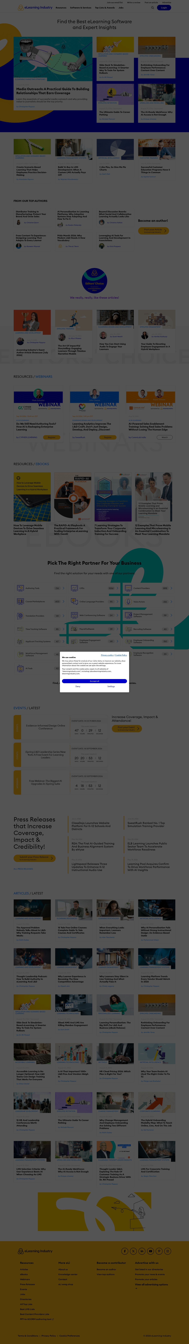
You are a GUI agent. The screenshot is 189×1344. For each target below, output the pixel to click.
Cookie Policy (121, 655)
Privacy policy (107, 655)
